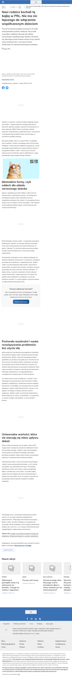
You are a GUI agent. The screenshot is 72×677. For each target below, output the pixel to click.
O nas (31, 624)
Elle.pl (3, 641)
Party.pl (21, 644)
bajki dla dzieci (8, 550)
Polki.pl (39, 644)
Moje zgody (49, 624)
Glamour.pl (22, 641)
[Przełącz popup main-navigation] (3, 2)
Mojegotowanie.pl (60, 641)
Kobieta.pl (40, 641)
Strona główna (4, 7)
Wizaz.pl (22, 647)
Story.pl (57, 647)
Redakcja (39, 624)
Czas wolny (19, 7)
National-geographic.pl (8, 644)
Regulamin (6, 624)
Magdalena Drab (8, 79)
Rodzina (13, 7)
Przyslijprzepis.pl (60, 644)
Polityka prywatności (19, 624)
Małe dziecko (47, 577)
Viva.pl (3, 647)
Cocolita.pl (40, 647)
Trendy (4, 577)
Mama (24, 577)
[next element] (69, 583)
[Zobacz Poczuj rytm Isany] (31, 568)
